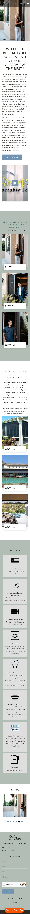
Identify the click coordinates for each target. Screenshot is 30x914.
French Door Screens (10, 305)
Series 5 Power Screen (10, 527)
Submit (8, 891)
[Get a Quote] (14, 910)
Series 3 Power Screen (10, 449)
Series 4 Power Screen (10, 488)
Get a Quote (12, 157)
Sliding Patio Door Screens (10, 344)
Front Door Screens (9, 266)
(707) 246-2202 (20, 3)
